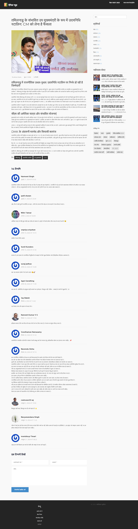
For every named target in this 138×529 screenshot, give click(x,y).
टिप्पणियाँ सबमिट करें (20, 490)
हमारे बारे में (39, 511)
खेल (94, 29)
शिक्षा (94, 52)
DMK (45, 158)
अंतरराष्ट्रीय (96, 56)
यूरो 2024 (108, 141)
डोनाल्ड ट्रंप (97, 137)
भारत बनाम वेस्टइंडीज (128, 3)
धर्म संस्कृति (96, 60)
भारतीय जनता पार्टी (99, 152)
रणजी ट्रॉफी (117, 145)
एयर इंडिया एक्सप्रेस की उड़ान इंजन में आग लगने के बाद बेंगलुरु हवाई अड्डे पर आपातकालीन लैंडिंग (112, 106)
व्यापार (94, 45)
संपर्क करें (39, 521)
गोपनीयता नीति (39, 518)
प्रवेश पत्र (120, 152)
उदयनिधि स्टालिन (27, 158)
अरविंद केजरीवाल (98, 141)
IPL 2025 (115, 148)
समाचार (95, 37)
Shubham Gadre (16, 77)
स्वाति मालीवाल (110, 152)
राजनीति (95, 41)
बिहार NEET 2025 (114, 3)
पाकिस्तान (112, 137)
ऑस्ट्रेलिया (106, 148)
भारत (102, 133)
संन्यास (105, 137)
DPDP (39, 524)
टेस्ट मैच (96, 145)
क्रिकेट (96, 133)
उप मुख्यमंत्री (37, 158)
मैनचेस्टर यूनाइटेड (106, 145)
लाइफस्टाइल (96, 63)
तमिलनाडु (17, 158)
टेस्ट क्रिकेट (97, 148)
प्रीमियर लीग (121, 137)
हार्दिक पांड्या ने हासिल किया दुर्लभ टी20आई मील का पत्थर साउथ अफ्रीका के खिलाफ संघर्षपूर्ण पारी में (111, 86)
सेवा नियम (39, 514)
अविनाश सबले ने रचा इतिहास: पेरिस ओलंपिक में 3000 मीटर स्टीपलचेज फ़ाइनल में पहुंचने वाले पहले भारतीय (112, 75)
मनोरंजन (95, 33)
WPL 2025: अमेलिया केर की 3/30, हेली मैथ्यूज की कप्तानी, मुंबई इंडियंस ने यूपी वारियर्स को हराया (112, 96)
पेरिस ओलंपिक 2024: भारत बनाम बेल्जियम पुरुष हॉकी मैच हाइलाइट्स (111, 116)
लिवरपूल (116, 141)
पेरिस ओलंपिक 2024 (118, 133)
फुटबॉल (108, 133)
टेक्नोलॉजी (95, 48)
